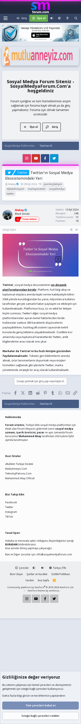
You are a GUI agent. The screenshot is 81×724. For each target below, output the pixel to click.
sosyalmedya (57, 189)
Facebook (11, 502)
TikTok (9, 516)
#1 (77, 230)
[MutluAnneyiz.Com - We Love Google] (40, 64)
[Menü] (5, 18)
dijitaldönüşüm (15, 189)
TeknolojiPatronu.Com (18, 473)
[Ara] (76, 18)
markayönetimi (36, 189)
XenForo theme (36, 590)
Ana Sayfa (43, 580)
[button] (59, 18)
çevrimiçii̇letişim (52, 184)
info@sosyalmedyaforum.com (54, 554)
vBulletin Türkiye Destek (19, 464)
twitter (10, 193)
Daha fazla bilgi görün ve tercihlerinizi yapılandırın (33, 695)
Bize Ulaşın (16, 574)
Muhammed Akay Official (19, 478)
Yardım (29, 580)
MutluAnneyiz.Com (16, 468)
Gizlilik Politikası (60, 574)
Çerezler (23, 568)
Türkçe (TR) (59, 568)
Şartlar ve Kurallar (37, 574)
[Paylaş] (71, 229)
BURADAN (11, 544)
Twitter (9, 507)
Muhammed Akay (30, 436)
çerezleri (45, 685)
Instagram (11, 512)
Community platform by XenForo (40, 587)
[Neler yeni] (67, 18)
